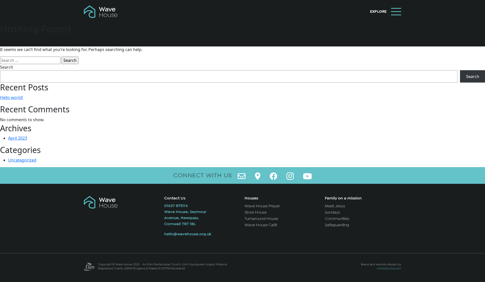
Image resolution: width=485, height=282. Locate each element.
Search (6, 67)
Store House (255, 212)
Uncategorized (22, 160)
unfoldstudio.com (389, 268)
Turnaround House (261, 219)
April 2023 (17, 138)
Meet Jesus (335, 206)
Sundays (332, 212)
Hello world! (11, 97)
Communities (337, 219)
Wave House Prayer (262, 206)
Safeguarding (337, 225)
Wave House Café (261, 225)
